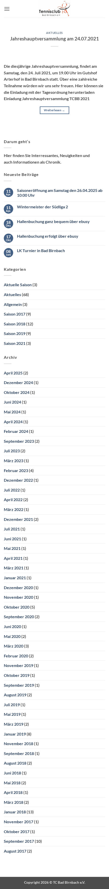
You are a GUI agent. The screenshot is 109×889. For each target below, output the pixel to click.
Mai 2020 (12, 636)
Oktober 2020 (16, 607)
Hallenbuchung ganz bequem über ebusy (53, 221)
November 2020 (18, 597)
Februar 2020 (16, 655)
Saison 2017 (14, 314)
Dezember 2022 (18, 480)
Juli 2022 (12, 489)
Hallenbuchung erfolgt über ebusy (47, 236)
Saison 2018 (14, 323)
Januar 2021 (15, 577)
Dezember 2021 (18, 519)
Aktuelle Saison (18, 284)
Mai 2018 (12, 782)
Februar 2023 (16, 470)
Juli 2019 (12, 704)
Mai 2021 (12, 548)
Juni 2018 (12, 772)
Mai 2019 (12, 714)
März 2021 (13, 567)
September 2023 (19, 441)
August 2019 (15, 694)
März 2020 (13, 645)
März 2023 (13, 460)
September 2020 (19, 616)
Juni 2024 (12, 401)
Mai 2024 (12, 411)
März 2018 (13, 802)
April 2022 (13, 499)
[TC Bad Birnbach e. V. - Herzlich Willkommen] (54, 9)
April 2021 (13, 558)
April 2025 (13, 372)
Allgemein (13, 304)
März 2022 (13, 509)
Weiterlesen (54, 110)
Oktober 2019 (16, 675)
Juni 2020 (12, 626)
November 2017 (18, 821)
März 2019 (13, 724)
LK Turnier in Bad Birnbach (41, 250)
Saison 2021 (14, 343)
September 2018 (19, 753)
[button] (7, 9)
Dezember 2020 (18, 587)
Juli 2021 (12, 528)
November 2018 (18, 743)
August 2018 (15, 763)
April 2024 (13, 421)
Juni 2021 (12, 538)
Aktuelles (54, 32)
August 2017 (15, 851)
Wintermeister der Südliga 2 (42, 206)
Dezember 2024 (18, 382)
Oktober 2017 (16, 831)
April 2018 (13, 792)
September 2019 (19, 685)
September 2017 (19, 841)
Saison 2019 (14, 333)
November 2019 (18, 665)
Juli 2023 (12, 450)
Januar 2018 (15, 811)
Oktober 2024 (16, 392)
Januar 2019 (15, 733)
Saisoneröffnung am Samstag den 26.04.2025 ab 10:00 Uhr (59, 192)
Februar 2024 (16, 431)
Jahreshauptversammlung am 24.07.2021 (54, 38)
